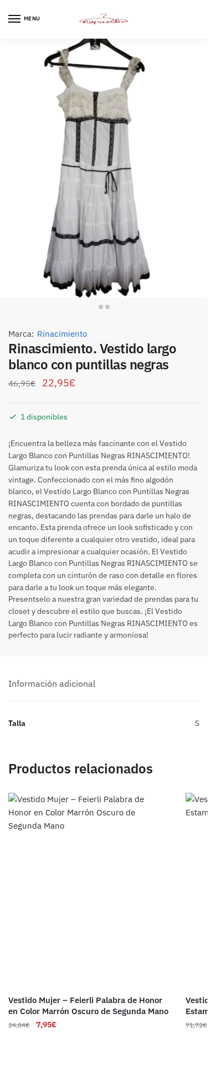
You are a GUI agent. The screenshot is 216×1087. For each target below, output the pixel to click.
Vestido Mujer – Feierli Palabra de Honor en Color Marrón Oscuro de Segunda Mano (88, 1005)
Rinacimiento (62, 333)
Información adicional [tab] (51, 683)
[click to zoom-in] (104, 168)
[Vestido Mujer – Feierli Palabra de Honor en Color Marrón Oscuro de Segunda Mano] (88, 890)
